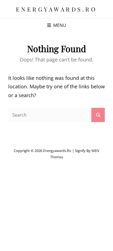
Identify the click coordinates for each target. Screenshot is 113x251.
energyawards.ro (56, 9)
